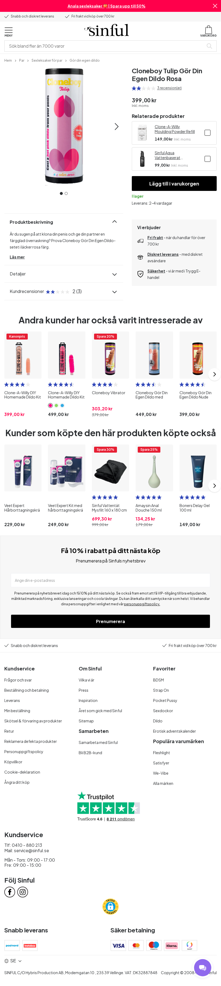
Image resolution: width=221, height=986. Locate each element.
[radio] (134, 88)
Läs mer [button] (17, 256)
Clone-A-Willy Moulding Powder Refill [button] (175, 129)
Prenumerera (110, 621)
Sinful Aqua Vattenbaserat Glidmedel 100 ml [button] (170, 155)
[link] (8, 60)
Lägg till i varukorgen (174, 183)
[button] (215, 6)
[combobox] (105, 46)
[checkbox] (207, 133)
